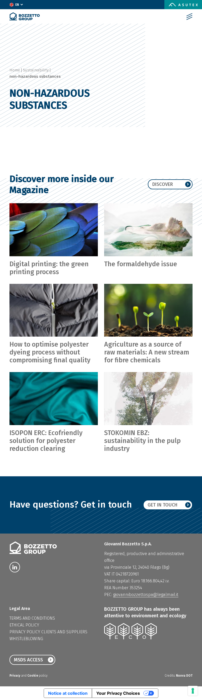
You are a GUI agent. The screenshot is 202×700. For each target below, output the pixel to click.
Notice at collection (68, 693)
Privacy (15, 675)
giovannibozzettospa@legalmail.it (145, 594)
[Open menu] (189, 16)
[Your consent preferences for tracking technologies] (193, 691)
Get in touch (162, 505)
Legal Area (19, 608)
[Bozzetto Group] (24, 16)
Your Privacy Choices (118, 693)
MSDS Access (28, 660)
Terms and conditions (32, 618)
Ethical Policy (24, 625)
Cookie (33, 675)
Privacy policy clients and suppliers (48, 631)
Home (14, 70)
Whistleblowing (26, 638)
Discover (162, 184)
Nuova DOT (184, 675)
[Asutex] (183, 4)
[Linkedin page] (14, 567)
